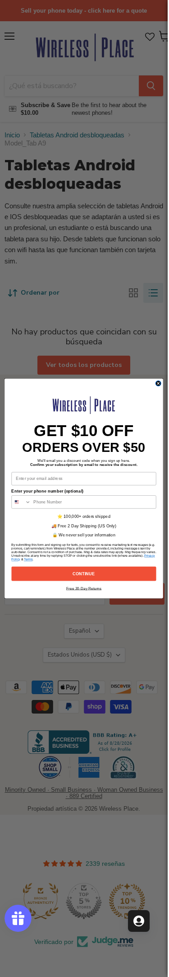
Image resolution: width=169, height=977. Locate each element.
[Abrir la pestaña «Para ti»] (139, 921)
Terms (28, 559)
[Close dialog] (158, 383)
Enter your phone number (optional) (47, 491)
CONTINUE (84, 573)
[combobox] (21, 502)
